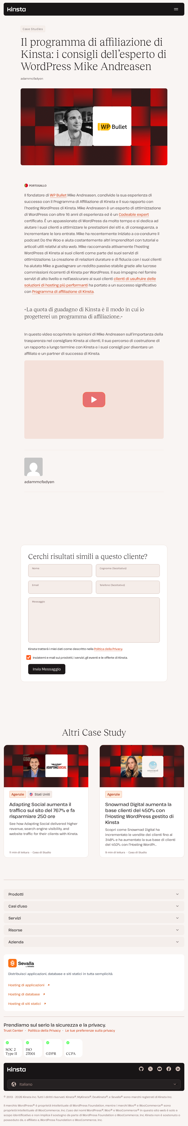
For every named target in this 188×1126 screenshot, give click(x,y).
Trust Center (13, 1030)
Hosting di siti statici (24, 1003)
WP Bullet (58, 195)
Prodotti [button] (15, 894)
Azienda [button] (16, 941)
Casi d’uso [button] (17, 906)
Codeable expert (134, 214)
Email (35, 585)
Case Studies (33, 29)
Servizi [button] (14, 918)
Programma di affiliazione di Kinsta (63, 291)
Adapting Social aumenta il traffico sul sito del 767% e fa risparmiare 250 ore (42, 810)
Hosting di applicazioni (26, 985)
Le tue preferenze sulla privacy (90, 1030)
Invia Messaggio (47, 669)
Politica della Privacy (108, 649)
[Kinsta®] (16, 9)
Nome (35, 568)
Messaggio (38, 601)
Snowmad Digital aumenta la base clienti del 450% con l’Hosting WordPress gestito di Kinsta (139, 813)
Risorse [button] (15, 930)
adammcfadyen (32, 78)
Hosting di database (24, 994)
